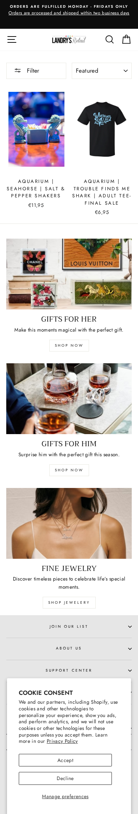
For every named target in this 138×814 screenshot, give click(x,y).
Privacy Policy (62, 741)
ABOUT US (69, 648)
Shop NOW (69, 470)
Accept (65, 760)
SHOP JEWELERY (69, 602)
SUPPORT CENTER (69, 670)
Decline (65, 778)
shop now (69, 345)
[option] (69, 10)
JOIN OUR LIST (69, 626)
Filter (32, 70)
